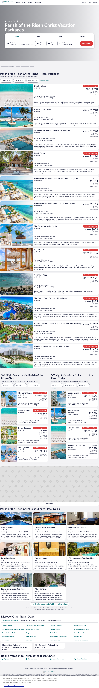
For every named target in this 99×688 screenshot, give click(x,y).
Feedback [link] (70, 668)
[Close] (96, 682)
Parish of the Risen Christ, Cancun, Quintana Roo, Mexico (22, 44)
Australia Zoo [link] (54, 633)
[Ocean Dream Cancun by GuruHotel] (82, 399)
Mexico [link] (18, 66)
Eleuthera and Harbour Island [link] (58, 636)
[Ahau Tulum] (66, 259)
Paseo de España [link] (55, 629)
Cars (24, 2)
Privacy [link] (26, 668)
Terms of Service (19, 686)
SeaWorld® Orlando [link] (8, 636)
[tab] (17, 37)
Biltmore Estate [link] (78, 636)
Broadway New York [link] (80, 625)
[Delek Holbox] (66, 95)
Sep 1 (52, 44)
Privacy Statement (9, 686)
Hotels (18, 2)
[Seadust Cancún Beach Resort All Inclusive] (66, 139)
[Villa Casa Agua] (66, 284)
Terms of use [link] (33, 668)
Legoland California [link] (55, 625)
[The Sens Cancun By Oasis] (66, 235)
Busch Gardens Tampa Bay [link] (82, 633)
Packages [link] (11, 66)
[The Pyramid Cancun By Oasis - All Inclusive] (32, 453)
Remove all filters (44, 80)
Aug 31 (42, 44)
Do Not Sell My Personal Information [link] (57, 668)
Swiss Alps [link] (29, 640)
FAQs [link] (45, 668)
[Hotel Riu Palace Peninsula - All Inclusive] (66, 356)
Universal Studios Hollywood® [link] (35, 625)
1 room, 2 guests (67, 44)
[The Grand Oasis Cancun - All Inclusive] (66, 308)
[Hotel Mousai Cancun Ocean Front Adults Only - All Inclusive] (66, 188)
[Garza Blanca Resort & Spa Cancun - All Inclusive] (32, 435)
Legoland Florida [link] (7, 625)
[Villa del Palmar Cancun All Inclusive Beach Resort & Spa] (66, 332)
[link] (13, 659)
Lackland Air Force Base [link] (81, 640)
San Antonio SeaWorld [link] (8, 633)
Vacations (38, 2)
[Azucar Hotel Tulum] (66, 117)
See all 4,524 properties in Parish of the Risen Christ (49, 604)
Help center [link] (40, 668)
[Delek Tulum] (66, 163)
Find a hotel (86, 43)
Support (84, 2)
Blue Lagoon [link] (5, 640)
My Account (93, 2)
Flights (30, 2)
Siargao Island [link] (30, 633)
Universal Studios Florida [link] (81, 629)
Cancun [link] (32, 66)
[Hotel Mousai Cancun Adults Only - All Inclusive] (66, 212)
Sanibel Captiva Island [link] (32, 629)
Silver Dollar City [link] (55, 640)
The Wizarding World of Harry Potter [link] (13, 629)
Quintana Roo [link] (25, 66)
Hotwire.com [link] (4, 66)
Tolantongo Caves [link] (31, 636)
